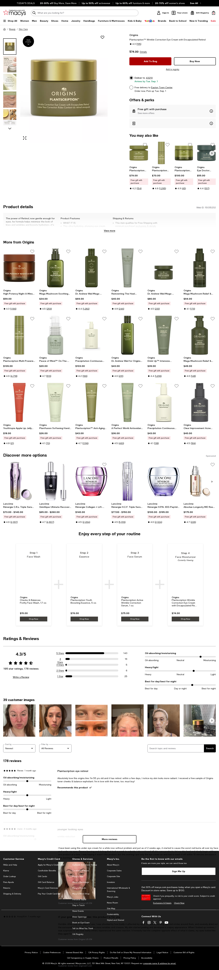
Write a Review (21, 677)
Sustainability (113, 914)
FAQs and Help (10, 865)
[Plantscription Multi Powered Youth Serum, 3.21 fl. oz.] (19, 335)
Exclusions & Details (162, 903)
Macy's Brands (79, 888)
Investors (111, 882)
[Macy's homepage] (4, 29)
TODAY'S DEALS (26, 3)
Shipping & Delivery (12, 894)
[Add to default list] (145, 145)
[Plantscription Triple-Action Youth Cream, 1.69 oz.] (184, 153)
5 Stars (60, 653)
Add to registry (172, 69)
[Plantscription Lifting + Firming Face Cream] (138, 153)
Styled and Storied (115, 920)
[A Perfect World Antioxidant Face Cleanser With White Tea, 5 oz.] (127, 402)
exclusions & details (146, 226)
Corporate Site (113, 876)
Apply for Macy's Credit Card (51, 865)
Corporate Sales (114, 871)
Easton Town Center (162, 87)
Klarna (6, 871)
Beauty (12, 29)
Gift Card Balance (46, 882)
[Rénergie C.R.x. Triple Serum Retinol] (19, 481)
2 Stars (60, 670)
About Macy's (113, 865)
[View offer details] (172, 111)
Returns (6, 888)
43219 (149, 78)
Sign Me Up (178, 871)
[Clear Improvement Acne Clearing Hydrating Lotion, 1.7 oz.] (200, 402)
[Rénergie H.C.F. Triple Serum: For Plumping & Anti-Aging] (127, 481)
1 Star (60, 676)
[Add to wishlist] (102, 37)
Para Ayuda (8, 882)
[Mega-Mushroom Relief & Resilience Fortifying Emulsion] (200, 335)
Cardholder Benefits (47, 871)
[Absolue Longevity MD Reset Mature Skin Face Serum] (200, 481)
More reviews (109, 839)
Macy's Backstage (80, 882)
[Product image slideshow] (64, 88)
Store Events (78, 911)
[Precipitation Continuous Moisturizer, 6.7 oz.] (163, 402)
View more (109, 230)
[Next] (212, 153)
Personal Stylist (79, 899)
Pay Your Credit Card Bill (49, 894)
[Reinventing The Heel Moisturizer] (127, 268)
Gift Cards (42, 876)
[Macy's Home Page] (14, 13)
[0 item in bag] (213, 13)
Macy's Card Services (48, 888)
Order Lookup (9, 876)
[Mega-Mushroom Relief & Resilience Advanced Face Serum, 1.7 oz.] (200, 268)
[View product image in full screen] (25, 138)
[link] (138, 178)
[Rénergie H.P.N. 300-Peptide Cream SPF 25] (163, 481)
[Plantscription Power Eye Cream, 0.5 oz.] (161, 153)
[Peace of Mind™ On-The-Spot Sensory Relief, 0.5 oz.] (55, 335)
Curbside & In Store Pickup (84, 865)
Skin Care (23, 29)
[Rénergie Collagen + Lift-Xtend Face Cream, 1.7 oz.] (91, 481)
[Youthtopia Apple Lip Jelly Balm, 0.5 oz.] (19, 402)
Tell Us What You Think (82, 928)
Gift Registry (77, 934)
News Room (112, 903)
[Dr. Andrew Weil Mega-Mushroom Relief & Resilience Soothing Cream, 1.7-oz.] (163, 268)
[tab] (9, 46)
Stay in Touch (78, 905)
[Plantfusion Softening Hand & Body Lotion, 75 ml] (55, 402)
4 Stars (60, 659)
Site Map (111, 908)
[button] (55, 88)
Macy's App (77, 876)
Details (143, 52)
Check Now (179, 903)
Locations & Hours (80, 871)
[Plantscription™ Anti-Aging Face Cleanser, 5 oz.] (91, 402)
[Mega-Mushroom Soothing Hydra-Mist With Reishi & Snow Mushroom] (55, 268)
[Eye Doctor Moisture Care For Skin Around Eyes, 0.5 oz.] (206, 153)
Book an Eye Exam (81, 923)
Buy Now (195, 61)
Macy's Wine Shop (80, 894)
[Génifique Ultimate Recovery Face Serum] (55, 481)
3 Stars (60, 664)
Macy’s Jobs (112, 897)
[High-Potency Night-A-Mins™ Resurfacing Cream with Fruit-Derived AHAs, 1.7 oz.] (19, 268)
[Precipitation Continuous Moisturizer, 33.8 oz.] (91, 335)
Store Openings (79, 917)
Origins (133, 34)
